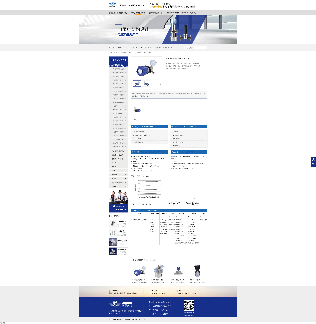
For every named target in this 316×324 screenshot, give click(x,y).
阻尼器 (114, 178)
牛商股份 (135, 319)
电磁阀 (114, 186)
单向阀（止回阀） (118, 159)
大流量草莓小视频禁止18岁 (119, 139)
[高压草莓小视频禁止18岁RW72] (140, 271)
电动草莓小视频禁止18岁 (119, 117)
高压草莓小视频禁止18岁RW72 (141, 280)
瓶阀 (129, 47)
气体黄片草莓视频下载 (146, 47)
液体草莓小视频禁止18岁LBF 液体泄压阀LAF (184, 280)
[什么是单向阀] (113, 233)
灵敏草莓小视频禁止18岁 (119, 91)
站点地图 (152, 318)
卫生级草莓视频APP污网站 (176, 12)
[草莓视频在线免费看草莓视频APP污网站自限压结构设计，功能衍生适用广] (158, 44)
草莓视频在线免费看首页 (118, 12)
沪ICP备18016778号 (115, 319)
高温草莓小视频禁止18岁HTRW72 (142, 53)
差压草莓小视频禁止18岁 (119, 124)
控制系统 (115, 174)
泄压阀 (115, 106)
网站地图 (2, 323)
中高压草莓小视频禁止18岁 (119, 84)
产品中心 (193, 12)
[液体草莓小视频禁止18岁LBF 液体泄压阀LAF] (179, 271)
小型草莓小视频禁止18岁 (119, 132)
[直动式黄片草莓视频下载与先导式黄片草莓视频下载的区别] (113, 224)
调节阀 (114, 163)
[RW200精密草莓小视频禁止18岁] (159, 271)
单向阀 (135, 47)
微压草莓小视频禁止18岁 (119, 73)
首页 (117, 53)
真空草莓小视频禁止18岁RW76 (199, 280)
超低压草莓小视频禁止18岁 (119, 76)
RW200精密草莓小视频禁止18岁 (160, 280)
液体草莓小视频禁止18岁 (119, 136)
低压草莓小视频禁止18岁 (119, 80)
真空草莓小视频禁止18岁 (119, 95)
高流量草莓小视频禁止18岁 (119, 147)
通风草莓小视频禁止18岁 (119, 143)
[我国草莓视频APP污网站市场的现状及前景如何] (113, 251)
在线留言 (164, 314)
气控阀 (114, 167)
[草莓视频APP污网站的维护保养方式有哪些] (113, 242)
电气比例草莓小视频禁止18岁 (119, 121)
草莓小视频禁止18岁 (138, 12)
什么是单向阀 (121, 231)
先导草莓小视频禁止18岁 (119, 113)
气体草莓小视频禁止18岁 (119, 99)
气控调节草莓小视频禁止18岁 (119, 110)
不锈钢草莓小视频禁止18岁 (165, 47)
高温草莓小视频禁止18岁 (119, 102)
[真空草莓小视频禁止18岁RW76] (198, 271)
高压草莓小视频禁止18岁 (119, 87)
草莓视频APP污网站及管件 (118, 182)
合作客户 (152, 314)
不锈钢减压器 (122, 47)
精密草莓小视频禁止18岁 (119, 128)
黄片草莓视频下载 (155, 12)
